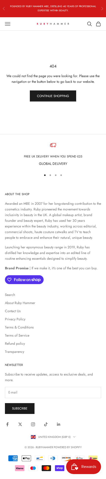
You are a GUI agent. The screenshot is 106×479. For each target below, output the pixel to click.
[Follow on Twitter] (20, 424)
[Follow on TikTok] (45, 424)
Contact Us (13, 310)
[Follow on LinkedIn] (58, 424)
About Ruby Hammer (20, 302)
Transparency (14, 351)
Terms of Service (17, 335)
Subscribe (19, 408)
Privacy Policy (15, 319)
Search (10, 294)
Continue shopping (53, 96)
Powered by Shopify (68, 447)
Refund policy (15, 343)
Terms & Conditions (19, 327)
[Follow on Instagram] (33, 424)
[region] (53, 154)
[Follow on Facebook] (7, 424)
